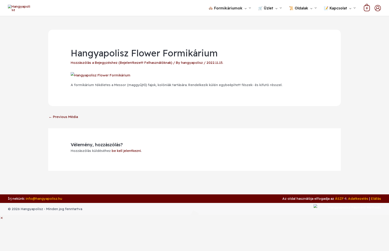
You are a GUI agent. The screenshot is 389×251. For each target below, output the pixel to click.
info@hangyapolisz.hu (44, 198)
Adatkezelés (358, 198)
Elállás (376, 198)
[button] (244, 8)
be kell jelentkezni (126, 151)
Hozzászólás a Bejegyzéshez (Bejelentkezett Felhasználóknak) (121, 62)
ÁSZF (339, 198)
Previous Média (63, 117)
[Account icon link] (377, 8)
